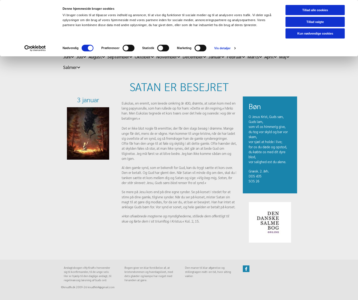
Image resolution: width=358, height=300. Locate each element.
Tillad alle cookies (315, 10)
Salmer (70, 67)
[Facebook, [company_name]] (246, 269)
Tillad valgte (315, 22)
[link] (70, 66)
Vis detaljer (222, 48)
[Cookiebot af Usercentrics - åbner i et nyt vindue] (35, 48)
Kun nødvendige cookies (315, 33)
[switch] (128, 48)
